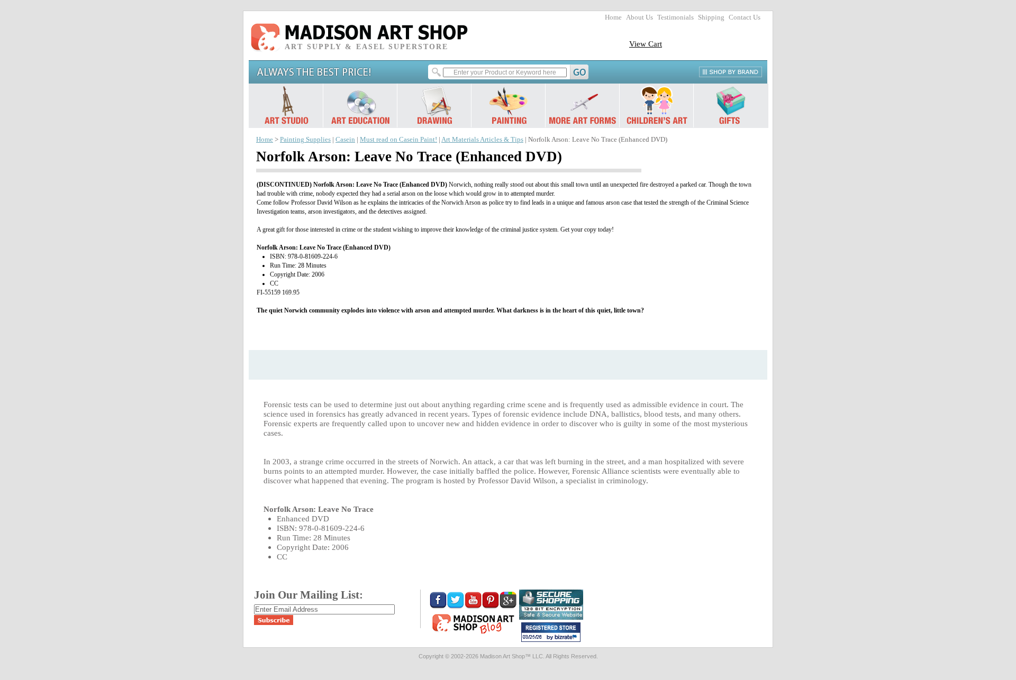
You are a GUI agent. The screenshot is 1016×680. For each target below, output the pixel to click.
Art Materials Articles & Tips (482, 139)
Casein (345, 139)
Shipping (711, 17)
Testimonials (675, 17)
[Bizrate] (567, 637)
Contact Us (744, 17)
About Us (639, 17)
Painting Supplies (305, 139)
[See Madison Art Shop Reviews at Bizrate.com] (550, 632)
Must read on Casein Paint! (398, 139)
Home (613, 17)
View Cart (645, 43)
